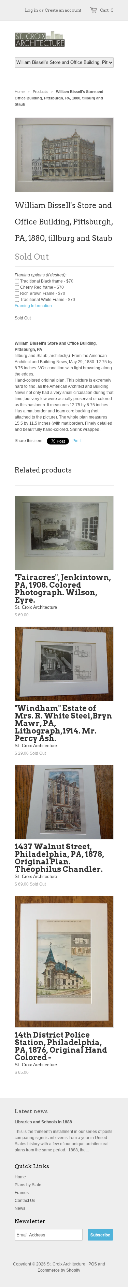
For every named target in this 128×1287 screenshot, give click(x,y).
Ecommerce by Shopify (59, 1270)
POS (92, 1264)
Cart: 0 (107, 10)
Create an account (63, 10)
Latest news (31, 1111)
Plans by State (28, 1184)
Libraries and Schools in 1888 (43, 1122)
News (20, 1208)
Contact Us (25, 1200)
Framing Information (33, 305)
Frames (22, 1192)
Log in (31, 10)
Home (20, 1177)
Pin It (77, 440)
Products (40, 92)
